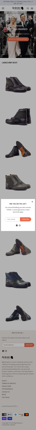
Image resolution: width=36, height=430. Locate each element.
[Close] (32, 202)
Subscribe (25, 219)
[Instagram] (19, 225)
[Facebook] (17, 225)
